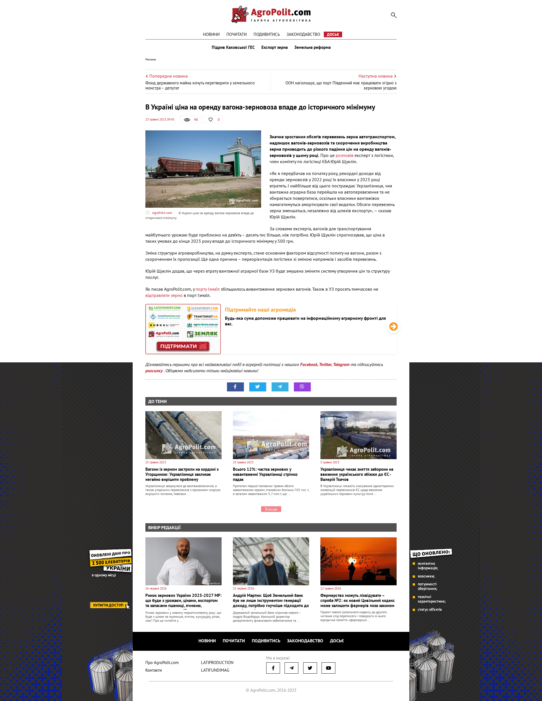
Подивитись (266, 34)
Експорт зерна (274, 47)
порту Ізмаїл (208, 289)
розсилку (154, 370)
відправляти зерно (164, 295)
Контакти (153, 670)
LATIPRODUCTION (217, 662)
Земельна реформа (312, 47)
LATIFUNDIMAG (215, 670)
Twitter (325, 364)
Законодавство (303, 34)
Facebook (308, 364)
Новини (211, 34)
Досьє (333, 34)
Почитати (236, 34)
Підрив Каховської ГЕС (233, 47)
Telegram (341, 364)
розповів (345, 155)
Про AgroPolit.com (162, 662)
